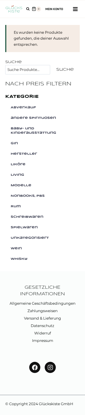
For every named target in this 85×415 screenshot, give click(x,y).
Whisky (19, 258)
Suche (13, 62)
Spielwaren (24, 227)
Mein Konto (54, 9)
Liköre (18, 164)
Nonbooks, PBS (28, 195)
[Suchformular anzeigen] (28, 9)
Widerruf (42, 333)
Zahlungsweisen (42, 311)
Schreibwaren (27, 216)
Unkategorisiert (30, 237)
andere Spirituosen (33, 118)
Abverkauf (23, 107)
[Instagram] (50, 367)
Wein (16, 248)
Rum (16, 206)
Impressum (42, 340)
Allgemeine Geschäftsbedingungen (42, 303)
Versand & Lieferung (42, 318)
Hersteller (24, 153)
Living (17, 174)
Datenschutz (42, 326)
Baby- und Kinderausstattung (33, 130)
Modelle (21, 185)
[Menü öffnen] (75, 9)
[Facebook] (34, 367)
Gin (14, 143)
